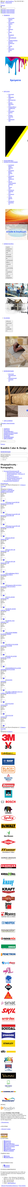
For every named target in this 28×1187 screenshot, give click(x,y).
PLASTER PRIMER (6, 634)
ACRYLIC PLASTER (6, 645)
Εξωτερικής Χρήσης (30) (11, 24)
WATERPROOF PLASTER (8, 669)
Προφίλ (2, 2)
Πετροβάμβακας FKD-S (7, 574)
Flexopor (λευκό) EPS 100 (7, 515)
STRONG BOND (5, 610)
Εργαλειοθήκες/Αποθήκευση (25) (12, 108)
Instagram (7, 1166)
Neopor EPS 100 (5, 551)
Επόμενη (23, 485)
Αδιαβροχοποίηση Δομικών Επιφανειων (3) (12, 42)
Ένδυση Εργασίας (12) (10, 117)
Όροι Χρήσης (22, 1185)
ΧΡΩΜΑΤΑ (8, 1141)
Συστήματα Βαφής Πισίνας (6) (11, 172)
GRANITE (3, 681)
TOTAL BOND (5, 598)
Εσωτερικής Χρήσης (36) (11, 20)
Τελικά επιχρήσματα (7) (13, 476)
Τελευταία (3, 486)
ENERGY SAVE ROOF (7, 492)
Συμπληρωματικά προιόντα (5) (14, 478)
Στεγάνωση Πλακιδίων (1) (11, 203)
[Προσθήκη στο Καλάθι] (3, 500)
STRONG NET (5, 622)
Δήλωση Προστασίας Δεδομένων (9, 1185)
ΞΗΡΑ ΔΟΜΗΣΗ (9, 1150)
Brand (2, 494)
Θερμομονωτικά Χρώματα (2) (12, 380)
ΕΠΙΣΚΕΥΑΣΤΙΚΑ (10, 1146)
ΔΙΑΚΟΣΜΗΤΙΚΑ (10, 1144)
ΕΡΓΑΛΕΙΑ (8, 1142)
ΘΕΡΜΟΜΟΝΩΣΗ (10, 1149)
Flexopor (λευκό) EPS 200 (7, 527)
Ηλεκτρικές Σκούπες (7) (11, 112)
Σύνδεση (3, 5)
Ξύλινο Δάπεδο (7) (10, 198)
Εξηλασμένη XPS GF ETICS (8, 586)
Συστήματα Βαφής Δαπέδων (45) (11, 167)
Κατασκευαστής (5, 456)
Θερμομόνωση (4, 483)
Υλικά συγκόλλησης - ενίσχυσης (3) (16, 474)
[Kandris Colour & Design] (8, 10)
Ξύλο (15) (9, 27)
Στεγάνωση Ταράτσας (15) (11, 191)
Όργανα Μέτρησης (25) (11, 104)
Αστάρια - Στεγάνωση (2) (13, 479)
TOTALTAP (4, 717)
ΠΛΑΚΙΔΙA (8, 1148)
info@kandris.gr (10, 1)
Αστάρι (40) (10, 46)
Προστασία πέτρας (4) (11, 50)
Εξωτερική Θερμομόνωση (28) (12, 375)
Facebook (7, 1165)
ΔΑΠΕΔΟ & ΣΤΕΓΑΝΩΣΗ (12, 1145)
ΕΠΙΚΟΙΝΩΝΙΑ (9, 1157)
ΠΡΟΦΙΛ (7, 1156)
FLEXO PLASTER (6, 657)
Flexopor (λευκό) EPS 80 (7, 503)
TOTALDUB (4, 705)
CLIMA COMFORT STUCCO (8, 693)
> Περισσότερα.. (5, 1122)
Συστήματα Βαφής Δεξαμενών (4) (11, 178)
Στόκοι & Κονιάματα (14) (11, 34)
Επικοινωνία (9, 2)
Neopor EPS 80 (4, 539)
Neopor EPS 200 (5, 563)
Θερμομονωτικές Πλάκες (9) (14, 472)
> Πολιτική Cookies (5, 1129)
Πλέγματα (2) (10, 475)
